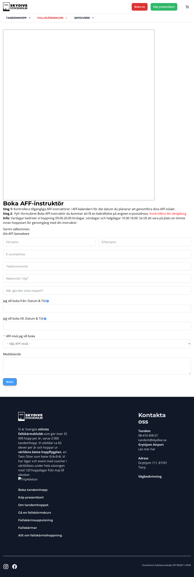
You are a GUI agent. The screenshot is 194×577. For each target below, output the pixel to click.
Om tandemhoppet (33, 505)
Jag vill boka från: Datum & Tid (24, 301)
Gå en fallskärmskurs (34, 512)
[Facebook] (14, 566)
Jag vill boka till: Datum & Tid (23, 318)
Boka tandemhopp (33, 490)
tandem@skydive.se (152, 440)
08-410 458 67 (148, 435)
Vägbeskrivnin (149, 476)
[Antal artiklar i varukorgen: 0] (187, 7)
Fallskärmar (27, 528)
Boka (9, 382)
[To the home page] (30, 416)
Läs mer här (146, 449)
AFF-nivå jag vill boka (20, 336)
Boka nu (139, 7)
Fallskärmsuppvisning (35, 520)
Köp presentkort (164, 7)
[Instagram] (6, 566)
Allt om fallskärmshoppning (40, 535)
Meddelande (12, 354)
